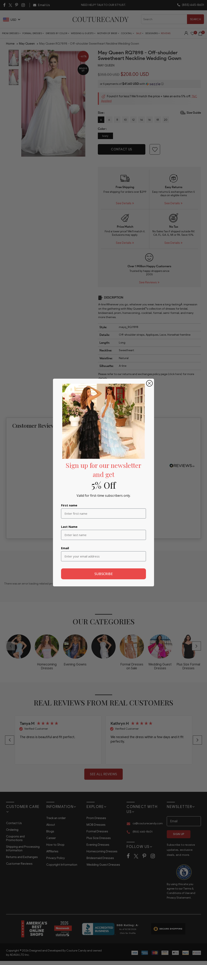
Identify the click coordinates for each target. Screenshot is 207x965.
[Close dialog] (149, 383)
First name (69, 505)
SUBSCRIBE (103, 573)
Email (65, 548)
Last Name (69, 527)
